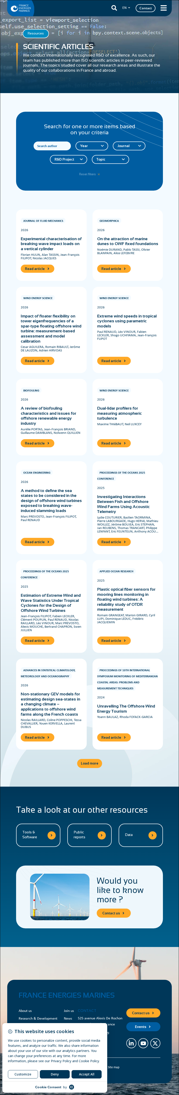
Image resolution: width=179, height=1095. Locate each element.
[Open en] (129, 7)
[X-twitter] (155, 1043)
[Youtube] (143, 1043)
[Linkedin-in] (131, 1043)
